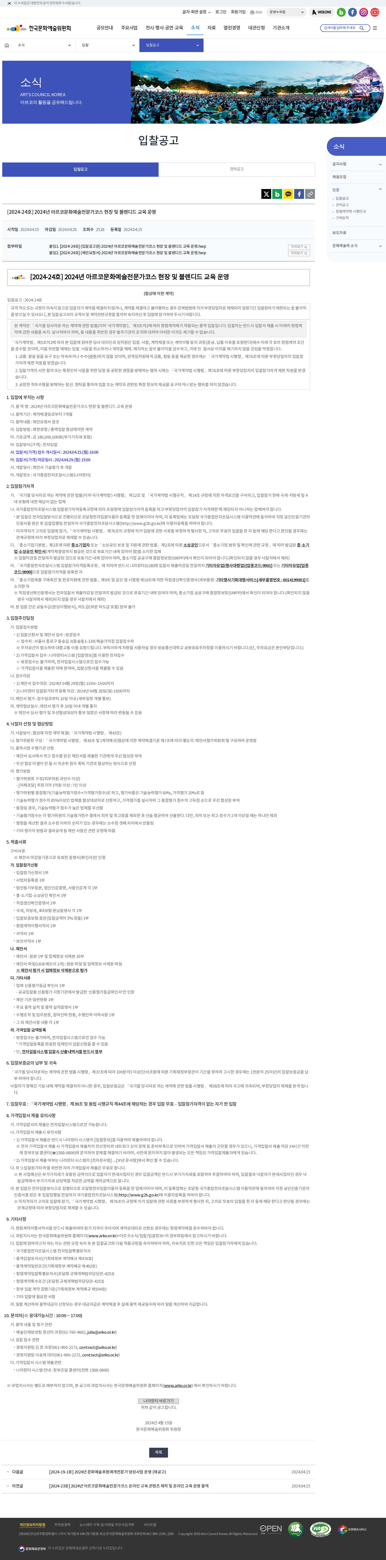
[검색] (361, 28)
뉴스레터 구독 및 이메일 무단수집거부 (107, 1525)
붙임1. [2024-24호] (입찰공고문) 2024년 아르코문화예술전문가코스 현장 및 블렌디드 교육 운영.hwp (127, 246)
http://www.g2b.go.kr (138, 1195)
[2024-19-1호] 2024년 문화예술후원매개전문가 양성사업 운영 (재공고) (107, 1472)
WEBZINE (324, 12)
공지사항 (339, 164)
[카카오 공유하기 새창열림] (288, 194)
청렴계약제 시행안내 (351, 212)
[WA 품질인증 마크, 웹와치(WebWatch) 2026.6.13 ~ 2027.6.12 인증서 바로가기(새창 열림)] (320, 1524)
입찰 (335, 190)
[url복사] (310, 194)
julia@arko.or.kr (101, 1332)
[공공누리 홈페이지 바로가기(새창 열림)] (271, 1528)
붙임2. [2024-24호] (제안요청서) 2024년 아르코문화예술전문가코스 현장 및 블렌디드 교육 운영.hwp (127, 253)
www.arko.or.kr (102, 1236)
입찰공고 (80, 169)
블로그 (341, 12)
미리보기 (297, 247)
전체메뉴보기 (374, 28)
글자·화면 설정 (194, 12)
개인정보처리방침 (32, 1525)
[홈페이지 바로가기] (6, 45)
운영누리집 (277, 12)
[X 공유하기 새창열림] (266, 194)
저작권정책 (62, 1525)
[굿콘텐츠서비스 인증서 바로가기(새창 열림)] (352, 1527)
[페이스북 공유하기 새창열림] (299, 194)
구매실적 (342, 218)
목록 (158, 1452)
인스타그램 (363, 12)
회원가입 (238, 12)
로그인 (221, 12)
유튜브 (374, 12)
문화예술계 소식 (344, 246)
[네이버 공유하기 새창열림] (277, 194)
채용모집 (339, 177)
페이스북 (352, 12)
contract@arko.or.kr (97, 1347)
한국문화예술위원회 (40, 28)
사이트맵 (149, 1525)
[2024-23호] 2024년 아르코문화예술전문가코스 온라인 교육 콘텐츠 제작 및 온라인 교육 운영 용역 (129, 1486)
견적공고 (237, 169)
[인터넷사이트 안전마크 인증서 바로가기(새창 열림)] (296, 1524)
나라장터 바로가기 (158, 1401)
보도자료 (339, 233)
